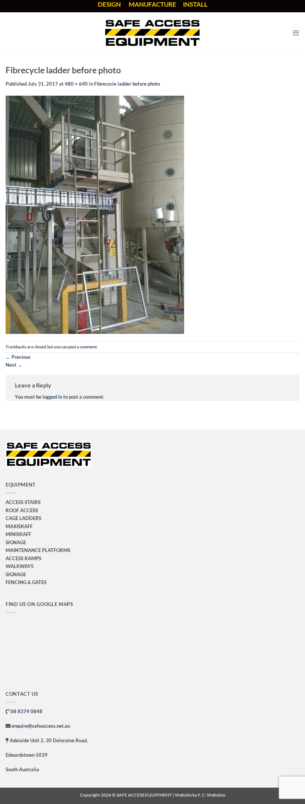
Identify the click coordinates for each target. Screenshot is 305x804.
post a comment (82, 346)
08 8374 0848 (26, 711)
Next (14, 365)
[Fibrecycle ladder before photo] (95, 214)
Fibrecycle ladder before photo (127, 84)
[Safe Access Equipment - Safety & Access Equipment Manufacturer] (152, 33)
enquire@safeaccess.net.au (41, 726)
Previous (18, 357)
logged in (52, 397)
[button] (295, 33)
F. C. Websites (211, 795)
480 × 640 (76, 84)
